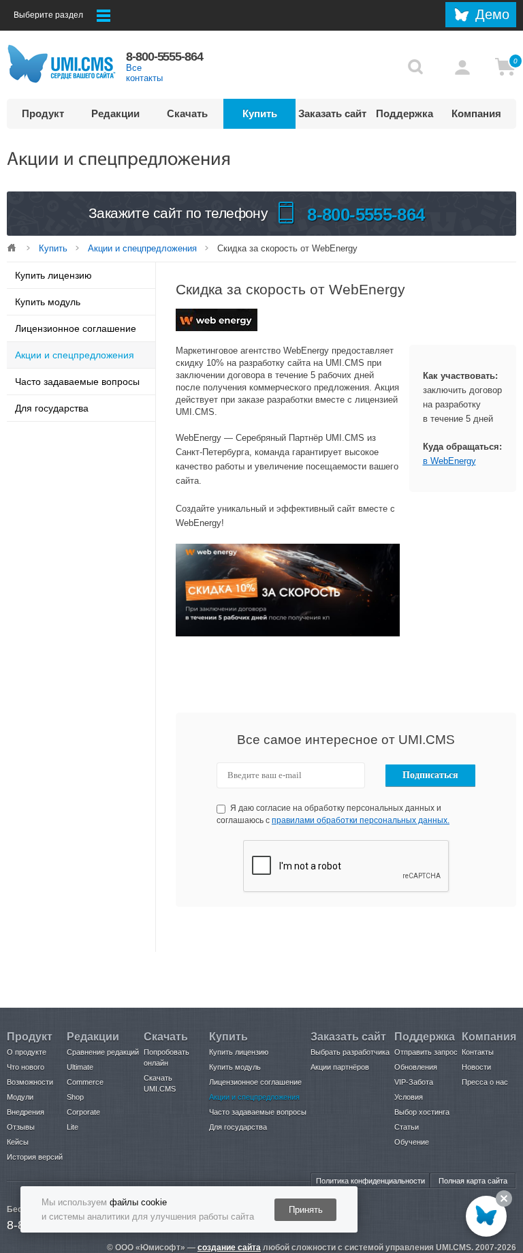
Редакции (115, 113)
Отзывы (21, 1127)
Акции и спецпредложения (142, 248)
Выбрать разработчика (350, 1052)
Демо (492, 14)
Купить (259, 113)
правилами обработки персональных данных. (360, 820)
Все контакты (144, 73)
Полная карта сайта (473, 1181)
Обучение (411, 1142)
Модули (20, 1097)
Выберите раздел (48, 15)
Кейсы (18, 1142)
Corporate (83, 1112)
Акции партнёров (340, 1067)
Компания (476, 113)
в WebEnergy (449, 461)
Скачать (187, 113)
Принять (306, 1210)
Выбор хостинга (421, 1112)
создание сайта (229, 1247)
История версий (35, 1157)
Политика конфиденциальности (370, 1181)
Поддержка (404, 113)
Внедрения (25, 1112)
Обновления (415, 1067)
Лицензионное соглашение (75, 328)
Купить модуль (47, 301)
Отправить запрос (426, 1052)
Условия (408, 1097)
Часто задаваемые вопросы (77, 381)
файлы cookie (138, 1202)
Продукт (43, 113)
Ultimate (80, 1067)
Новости (476, 1067)
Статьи (406, 1127)
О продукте (26, 1052)
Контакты (478, 1052)
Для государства (52, 408)
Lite (72, 1127)
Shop (75, 1097)
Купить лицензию (53, 275)
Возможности (30, 1082)
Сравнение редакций (103, 1052)
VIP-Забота (413, 1082)
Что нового (25, 1067)
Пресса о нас (485, 1082)
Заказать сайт (332, 113)
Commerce (85, 1082)
